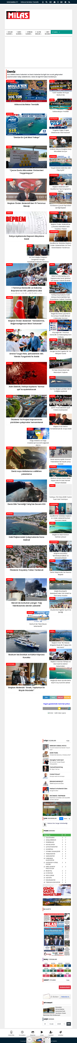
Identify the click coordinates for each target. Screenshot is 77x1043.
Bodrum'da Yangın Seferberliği (55, 824)
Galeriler (32, 1035)
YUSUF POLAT (55, 774)
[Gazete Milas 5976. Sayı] (57, 934)
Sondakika (22, 1035)
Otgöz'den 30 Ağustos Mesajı (31, 2)
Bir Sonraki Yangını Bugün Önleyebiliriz (57, 763)
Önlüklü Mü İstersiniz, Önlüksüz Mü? (60, 755)
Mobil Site (11, 1035)
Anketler (60, 1035)
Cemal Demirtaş (56, 767)
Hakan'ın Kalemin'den (58, 788)
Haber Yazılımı (52, 1041)
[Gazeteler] (61, 1)
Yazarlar (51, 1035)
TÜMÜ (67, 741)
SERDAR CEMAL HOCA (58, 746)
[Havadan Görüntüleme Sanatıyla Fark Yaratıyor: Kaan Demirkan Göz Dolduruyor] (48, 1010)
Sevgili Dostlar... (54, 791)
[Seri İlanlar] (58, 1)
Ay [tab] (69, 818)
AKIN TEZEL (54, 753)
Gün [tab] (61, 818)
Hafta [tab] (65, 818)
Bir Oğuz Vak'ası (54, 769)
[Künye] (65, 1)
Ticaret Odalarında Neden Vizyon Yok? (60, 749)
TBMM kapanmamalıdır (57, 783)
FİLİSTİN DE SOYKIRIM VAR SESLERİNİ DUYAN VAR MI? (60, 799)
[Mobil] (42, 1)
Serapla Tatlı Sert (57, 760)
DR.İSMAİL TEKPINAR (57, 796)
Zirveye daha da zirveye (57, 776)
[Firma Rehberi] (54, 1)
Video (42, 1035)
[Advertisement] (37, 23)
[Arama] (46, 1)
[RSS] (69, 1)
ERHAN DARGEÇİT (56, 781)
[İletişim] (50, 1)
